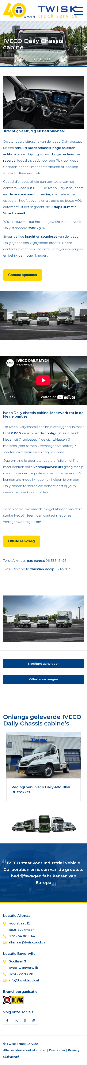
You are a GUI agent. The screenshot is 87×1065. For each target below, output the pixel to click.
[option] (43, 315)
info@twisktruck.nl (23, 980)
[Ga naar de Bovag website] (13, 1000)
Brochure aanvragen (43, 664)
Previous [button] (3, 315)
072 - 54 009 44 (21, 936)
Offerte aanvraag (21, 541)
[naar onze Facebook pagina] (7, 1021)
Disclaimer (57, 1050)
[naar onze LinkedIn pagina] (16, 1021)
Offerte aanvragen (43, 679)
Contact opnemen (22, 275)
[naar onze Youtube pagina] (25, 1021)
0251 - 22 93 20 (20, 974)
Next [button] (83, 315)
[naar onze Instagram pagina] (34, 1021)
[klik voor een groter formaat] (43, 102)
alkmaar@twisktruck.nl (27, 942)
